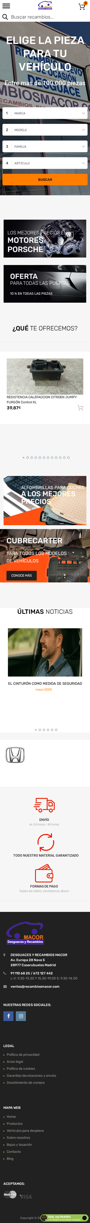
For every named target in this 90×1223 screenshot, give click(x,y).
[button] (23, 457)
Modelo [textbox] (20, 130)
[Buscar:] (38, 17)
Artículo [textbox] (22, 163)
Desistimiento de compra (26, 1083)
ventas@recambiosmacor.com (35, 987)
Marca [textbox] (19, 113)
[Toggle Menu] (6, 7)
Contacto (14, 1152)
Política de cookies (21, 1069)
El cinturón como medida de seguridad (45, 683)
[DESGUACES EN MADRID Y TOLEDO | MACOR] (45, 5)
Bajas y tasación (19, 1145)
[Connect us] (8, 1016)
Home (11, 1117)
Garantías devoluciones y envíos (31, 1076)
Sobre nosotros (18, 1138)
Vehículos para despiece (25, 1131)
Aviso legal (15, 1062)
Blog (10, 1159)
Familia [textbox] (20, 146)
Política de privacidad (23, 1055)
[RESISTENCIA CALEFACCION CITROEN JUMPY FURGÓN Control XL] (45, 376)
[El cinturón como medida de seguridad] (45, 652)
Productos (15, 1124)
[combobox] (45, 113)
